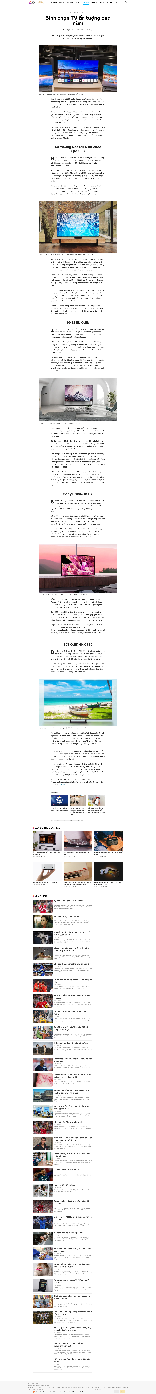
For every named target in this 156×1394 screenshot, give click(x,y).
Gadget (84, 13)
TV (78, 820)
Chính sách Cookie (78, 1391)
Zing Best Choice (72, 820)
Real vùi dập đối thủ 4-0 (64, 1185)
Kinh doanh (69, 2)
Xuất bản (54, 2)
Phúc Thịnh (66, 30)
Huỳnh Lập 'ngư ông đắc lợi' (67, 916)
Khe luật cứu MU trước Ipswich (68, 1122)
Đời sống (94, 2)
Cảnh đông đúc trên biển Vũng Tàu (72, 1043)
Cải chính (109, 2)
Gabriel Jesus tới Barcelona (66, 1169)
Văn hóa (78, 2)
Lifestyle (101, 2)
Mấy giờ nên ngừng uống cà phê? (69, 1233)
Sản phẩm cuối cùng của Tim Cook (45, 882)
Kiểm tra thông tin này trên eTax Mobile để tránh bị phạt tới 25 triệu (96, 810)
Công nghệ (86, 2)
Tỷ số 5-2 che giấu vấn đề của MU (69, 901)
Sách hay (61, 2)
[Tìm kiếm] (126, 2)
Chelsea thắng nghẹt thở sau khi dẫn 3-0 (72, 964)
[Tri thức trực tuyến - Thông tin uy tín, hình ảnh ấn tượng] (36, 2)
